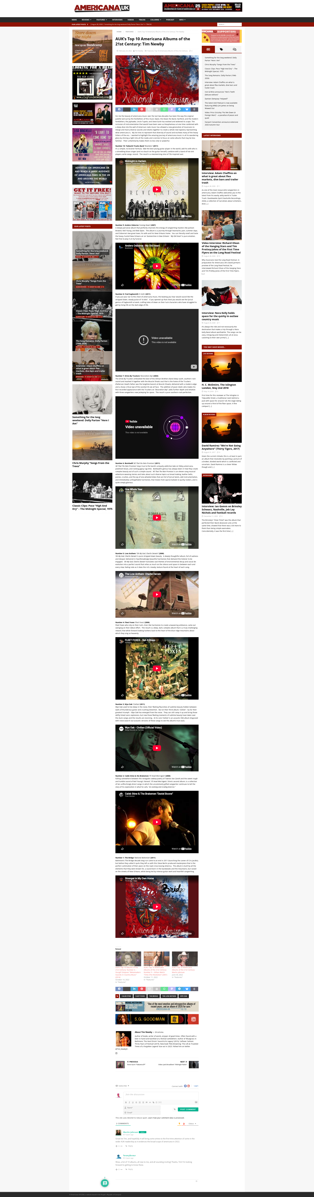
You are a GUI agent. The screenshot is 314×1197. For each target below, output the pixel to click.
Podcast (170, 20)
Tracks (142, 20)
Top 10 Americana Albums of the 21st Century (171, 51)
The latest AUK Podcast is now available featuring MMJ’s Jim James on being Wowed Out (221, 106)
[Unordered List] (143, 1102)
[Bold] (126, 1102)
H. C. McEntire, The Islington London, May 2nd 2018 (219, 386)
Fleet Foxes (140, 996)
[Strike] (136, 1102)
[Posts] (208, 49)
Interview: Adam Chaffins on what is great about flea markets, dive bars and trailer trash (90, 370)
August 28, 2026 (89, 257)
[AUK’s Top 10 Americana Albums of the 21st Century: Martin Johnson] (185, 958)
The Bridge (153, 996)
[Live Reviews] (222, 367)
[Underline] (133, 1102)
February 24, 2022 (125, 51)
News (74, 20)
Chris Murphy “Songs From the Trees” (91, 282)
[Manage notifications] (308, 1192)
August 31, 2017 (209, 452)
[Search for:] (229, 24)
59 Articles (159, 1032)
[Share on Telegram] (179, 109)
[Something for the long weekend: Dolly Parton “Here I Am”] (92, 246)
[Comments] (234, 49)
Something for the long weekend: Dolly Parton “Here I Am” (92, 252)
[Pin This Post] (141, 109)
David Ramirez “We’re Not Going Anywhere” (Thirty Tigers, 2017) (221, 447)
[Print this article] (157, 109)
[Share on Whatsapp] (164, 109)
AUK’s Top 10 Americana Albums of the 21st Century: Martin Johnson (183, 969)
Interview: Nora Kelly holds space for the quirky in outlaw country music (220, 316)
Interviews (117, 20)
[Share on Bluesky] (187, 109)
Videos (131, 20)
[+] (160, 1102)
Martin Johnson (130, 1132)
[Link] (153, 1102)
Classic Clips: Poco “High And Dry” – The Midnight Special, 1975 (92, 312)
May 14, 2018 (208, 391)
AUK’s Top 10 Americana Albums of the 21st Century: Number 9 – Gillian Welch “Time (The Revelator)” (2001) (155, 971)
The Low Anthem (169, 996)
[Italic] (129, 1102)
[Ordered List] (139, 1102)
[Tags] (221, 49)
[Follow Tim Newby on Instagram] (116, 1053)
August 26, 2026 (209, 256)
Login (195, 1086)
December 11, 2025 (211, 516)
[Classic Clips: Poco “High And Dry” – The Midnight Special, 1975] (92, 306)
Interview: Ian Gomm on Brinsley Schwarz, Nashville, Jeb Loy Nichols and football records (222, 509)
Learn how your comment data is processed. (166, 1118)
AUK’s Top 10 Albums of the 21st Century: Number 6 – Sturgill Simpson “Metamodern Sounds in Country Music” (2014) (128, 972)
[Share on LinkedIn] (134, 109)
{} (156, 1102)
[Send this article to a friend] (149, 109)
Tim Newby (139, 51)
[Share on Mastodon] (172, 109)
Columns (154, 20)
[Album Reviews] (222, 428)
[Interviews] (222, 155)
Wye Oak (183, 996)
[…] (207, 204)
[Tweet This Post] (127, 109)
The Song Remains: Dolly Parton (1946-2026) (91, 342)
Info (181, 20)
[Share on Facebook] (119, 109)
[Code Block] (150, 1102)
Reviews (85, 20)
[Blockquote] (146, 1102)
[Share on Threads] (194, 109)
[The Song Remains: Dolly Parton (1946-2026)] (92, 336)
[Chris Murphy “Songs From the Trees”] (92, 276)
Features (100, 20)
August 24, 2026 (209, 323)
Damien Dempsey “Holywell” (216, 99)
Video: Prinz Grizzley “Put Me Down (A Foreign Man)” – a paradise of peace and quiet (221, 115)
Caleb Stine (126, 996)
